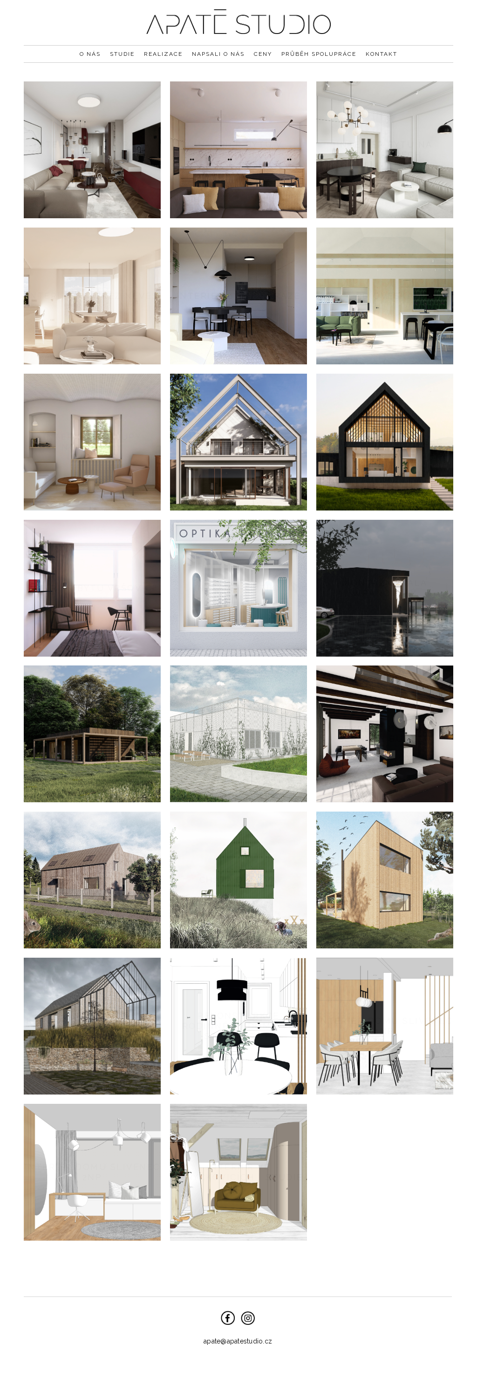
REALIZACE (163, 54)
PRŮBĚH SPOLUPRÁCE (318, 54)
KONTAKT (381, 54)
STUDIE (122, 54)
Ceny (263, 54)
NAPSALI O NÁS (218, 54)
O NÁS (90, 54)
